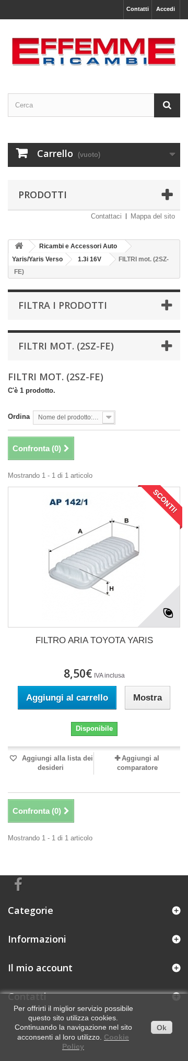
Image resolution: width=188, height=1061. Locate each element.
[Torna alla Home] (19, 246)
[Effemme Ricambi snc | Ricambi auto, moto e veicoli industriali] (94, 47)
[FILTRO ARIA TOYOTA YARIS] (94, 557)
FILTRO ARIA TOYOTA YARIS (94, 640)
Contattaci (106, 216)
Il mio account (40, 967)
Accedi (165, 9)
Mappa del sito (153, 216)
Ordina (19, 416)
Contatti (137, 9)
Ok (162, 1027)
